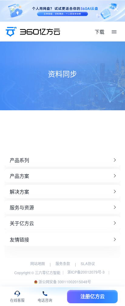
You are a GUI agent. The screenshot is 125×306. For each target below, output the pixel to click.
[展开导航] (114, 32)
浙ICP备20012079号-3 (86, 271)
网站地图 (37, 263)
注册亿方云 (92, 296)
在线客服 (17, 300)
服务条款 (63, 263)
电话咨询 (45, 300)
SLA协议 (88, 263)
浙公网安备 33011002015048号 (64, 281)
